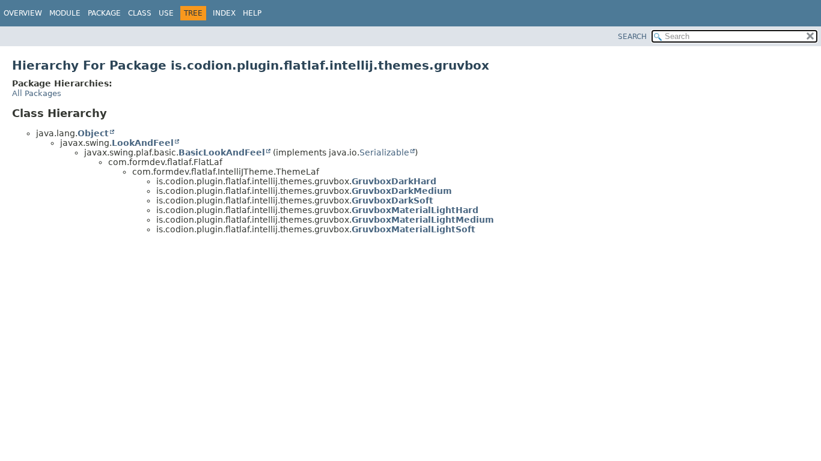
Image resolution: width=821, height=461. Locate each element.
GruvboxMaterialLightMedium (423, 219)
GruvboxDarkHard (394, 181)
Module (65, 13)
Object (93, 133)
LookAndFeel (143, 143)
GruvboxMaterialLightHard (415, 210)
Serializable (384, 152)
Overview (23, 13)
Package (104, 13)
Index (224, 13)
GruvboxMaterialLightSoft (413, 229)
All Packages (36, 93)
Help (252, 13)
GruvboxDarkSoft (392, 200)
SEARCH (632, 36)
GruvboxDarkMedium (402, 191)
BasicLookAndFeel (222, 152)
